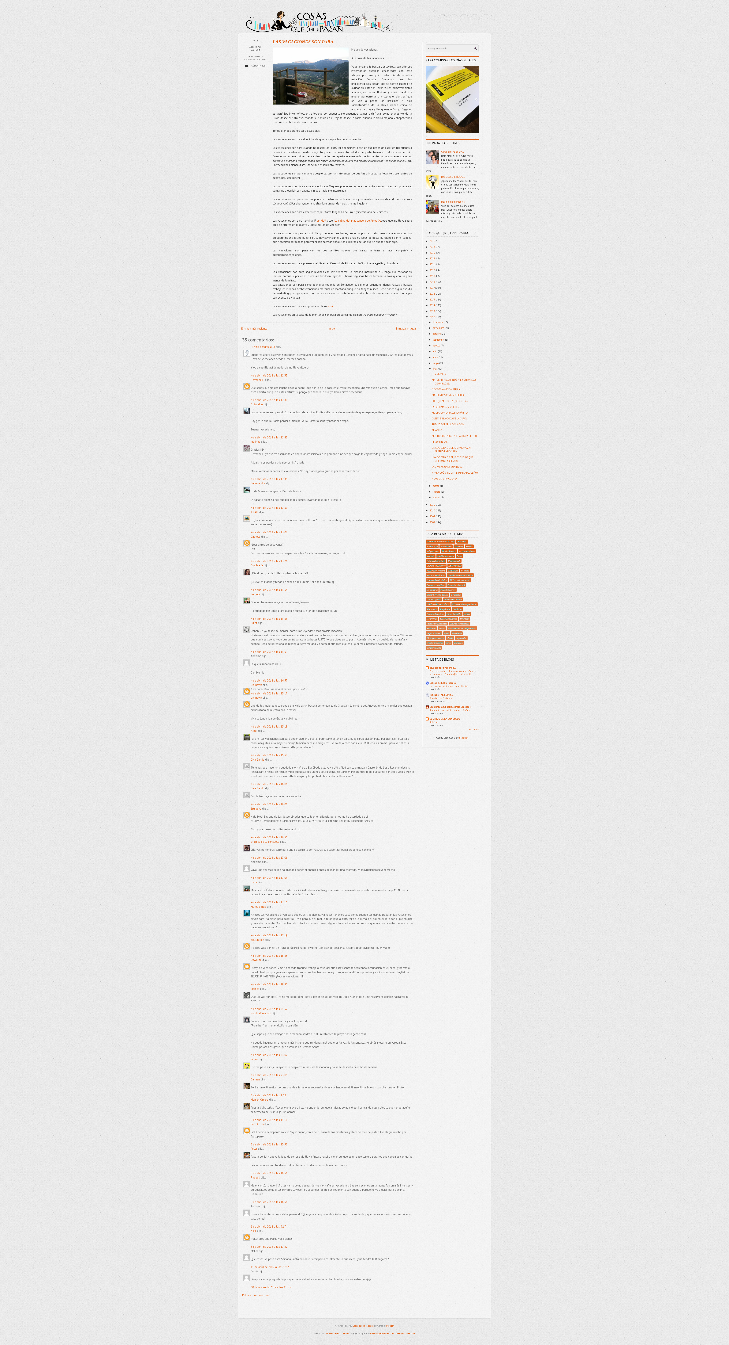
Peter (254, 1148)
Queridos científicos (436, 585)
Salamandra (258, 483)
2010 (433, 510)
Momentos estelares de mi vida (440, 541)
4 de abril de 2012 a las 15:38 (269, 755)
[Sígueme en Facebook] (453, 18)
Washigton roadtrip (435, 638)
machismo (431, 628)
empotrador (461, 638)
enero (436, 497)
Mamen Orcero (259, 1099)
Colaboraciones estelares (438, 604)
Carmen (255, 1079)
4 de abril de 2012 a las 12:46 (269, 479)
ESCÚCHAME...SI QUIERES (445, 407)
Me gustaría (432, 589)
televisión (458, 642)
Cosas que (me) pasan (363, 1325)
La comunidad (455, 565)
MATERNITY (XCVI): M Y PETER (448, 395)
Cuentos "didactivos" (436, 565)
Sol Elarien (257, 940)
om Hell (321, 220)
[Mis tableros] (486, 18)
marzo (436, 485)
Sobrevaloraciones (448, 618)
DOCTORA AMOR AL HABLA (446, 389)
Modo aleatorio (449, 551)
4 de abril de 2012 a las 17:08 (269, 878)
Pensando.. (462, 541)
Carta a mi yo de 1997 (452, 151)
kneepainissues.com (405, 1333)
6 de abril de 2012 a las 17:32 (269, 1246)
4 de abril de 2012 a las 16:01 (269, 784)
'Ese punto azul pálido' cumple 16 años (449, 710)
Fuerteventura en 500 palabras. (462, 628)
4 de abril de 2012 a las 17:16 (269, 902)
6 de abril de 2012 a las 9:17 (268, 1226)
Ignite (446, 633)
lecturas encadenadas (459, 623)
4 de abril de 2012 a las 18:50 (269, 984)
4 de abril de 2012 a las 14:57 (269, 680)
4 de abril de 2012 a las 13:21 (269, 561)
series (448, 642)
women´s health (434, 647)
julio (435, 351)
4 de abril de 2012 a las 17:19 (269, 935)
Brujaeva (256, 808)
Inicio (331, 328)
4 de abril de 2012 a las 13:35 (269, 590)
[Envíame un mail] (464, 18)
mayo (436, 363)
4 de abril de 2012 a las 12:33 (269, 375)
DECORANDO (439, 374)
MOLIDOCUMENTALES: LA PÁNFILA (450, 412)
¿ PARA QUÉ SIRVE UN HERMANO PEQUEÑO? (455, 472)
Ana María (257, 565)
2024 (433, 247)
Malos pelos (258, 906)
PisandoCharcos (448, 589)
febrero (437, 491)
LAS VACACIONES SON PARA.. (304, 41)
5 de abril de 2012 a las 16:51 (269, 1173)
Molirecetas (432, 618)
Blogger (463, 737)
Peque (254, 1059)
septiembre (439, 339)
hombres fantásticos (436, 575)
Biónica (255, 989)
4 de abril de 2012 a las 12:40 (269, 400)
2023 (433, 252)
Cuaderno (457, 609)
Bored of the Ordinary (441, 698)
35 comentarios (257, 65)
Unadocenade (454, 560)
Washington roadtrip (436, 570)
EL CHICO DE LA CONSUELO (445, 718)
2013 (433, 311)
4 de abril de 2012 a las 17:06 (269, 857)
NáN (253, 1230)
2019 (433, 276)
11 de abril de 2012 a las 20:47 (270, 1267)
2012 (433, 317)
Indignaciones (433, 551)
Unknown (256, 685)
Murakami (457, 633)
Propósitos (445, 609)
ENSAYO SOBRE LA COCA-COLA (448, 424)
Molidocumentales (445, 555)
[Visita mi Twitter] (442, 18)
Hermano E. (257, 380)
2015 (433, 299)
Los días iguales (434, 599)
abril (435, 369)
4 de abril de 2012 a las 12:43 (269, 437)
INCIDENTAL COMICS (441, 695)
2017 (432, 287)
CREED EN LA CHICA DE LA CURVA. (449, 418)
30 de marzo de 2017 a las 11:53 (271, 1287)
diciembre (438, 322)
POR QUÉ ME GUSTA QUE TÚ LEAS (450, 401)
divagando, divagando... (443, 667)
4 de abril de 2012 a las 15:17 (269, 693)
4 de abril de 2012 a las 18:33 (269, 955)
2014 (433, 305)
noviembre (439, 328)
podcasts (431, 555)
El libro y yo (432, 546)
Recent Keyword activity (437, 594)
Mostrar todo (474, 729)
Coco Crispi (257, 1124)
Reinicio (434, 722)
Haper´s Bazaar (434, 633)
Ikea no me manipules (453, 201)
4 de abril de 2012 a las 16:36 (269, 837)
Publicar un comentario (256, 1295)
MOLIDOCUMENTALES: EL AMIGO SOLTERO (454, 436)
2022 (433, 258)
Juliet (254, 623)
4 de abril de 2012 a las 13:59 (269, 652)
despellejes (453, 570)
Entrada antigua (406, 328)
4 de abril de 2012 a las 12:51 (269, 508)
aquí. (330, 306)
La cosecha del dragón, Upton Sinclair (449, 686)
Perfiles (469, 546)
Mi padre (465, 570)
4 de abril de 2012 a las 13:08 (269, 532)
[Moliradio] (475, 18)
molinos (255, 441)
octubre (437, 333)
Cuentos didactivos (435, 613)
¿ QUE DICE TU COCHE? (444, 478)
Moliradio (464, 618)
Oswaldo (256, 960)
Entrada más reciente (254, 328)
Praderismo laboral (453, 599)
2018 (433, 282)
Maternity (458, 546)
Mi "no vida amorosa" (460, 580)
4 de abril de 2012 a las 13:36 (269, 619)
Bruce (459, 555)
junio (436, 357)
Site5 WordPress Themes (336, 1333)
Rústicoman (432, 609)
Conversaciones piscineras (464, 604)
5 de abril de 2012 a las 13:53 (269, 1144)
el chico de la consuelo (265, 841)
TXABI (255, 512)
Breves (442, 628)
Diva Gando (257, 759)
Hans (254, 882)
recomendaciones (467, 551)
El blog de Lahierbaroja (443, 683)
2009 (433, 516)
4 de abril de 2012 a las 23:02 (269, 1055)
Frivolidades (446, 546)
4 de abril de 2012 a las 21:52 (269, 1009)
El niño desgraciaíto (263, 347)
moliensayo (456, 594)
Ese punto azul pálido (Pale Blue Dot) (451, 707)
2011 (433, 504)
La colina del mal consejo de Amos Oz (358, 220)
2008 (433, 522)
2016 (433, 293)
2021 (433, 264)
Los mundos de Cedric (437, 580)
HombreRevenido (261, 1013)
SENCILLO (437, 430)
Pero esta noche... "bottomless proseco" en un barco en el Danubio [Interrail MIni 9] (451, 672)
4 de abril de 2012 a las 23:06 (269, 1075)
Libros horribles (454, 613)
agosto (437, 345)
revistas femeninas (435, 642)
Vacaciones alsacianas (437, 623)
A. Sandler (257, 404)
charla (450, 638)
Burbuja (255, 594)
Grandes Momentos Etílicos (460, 575)
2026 (433, 241)
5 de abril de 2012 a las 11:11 (269, 1120)
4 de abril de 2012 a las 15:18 (269, 726)
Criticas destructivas (436, 560)
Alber (254, 730)
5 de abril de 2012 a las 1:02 (268, 1095)
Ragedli (255, 1177)
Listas (467, 613)
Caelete (255, 536)
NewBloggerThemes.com (382, 1333)
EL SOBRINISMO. (440, 442)
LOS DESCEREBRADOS (453, 176)
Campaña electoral (456, 585)
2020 (433, 270)
